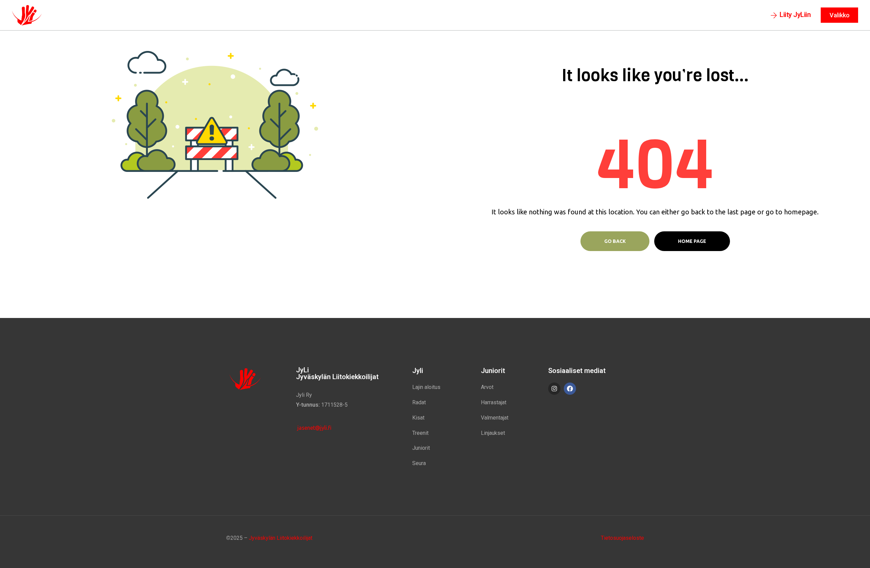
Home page (692, 241)
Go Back (615, 241)
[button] (791, 15)
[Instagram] (554, 389)
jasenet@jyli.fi (313, 428)
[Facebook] (570, 389)
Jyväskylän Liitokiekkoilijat (280, 538)
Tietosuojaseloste (622, 538)
